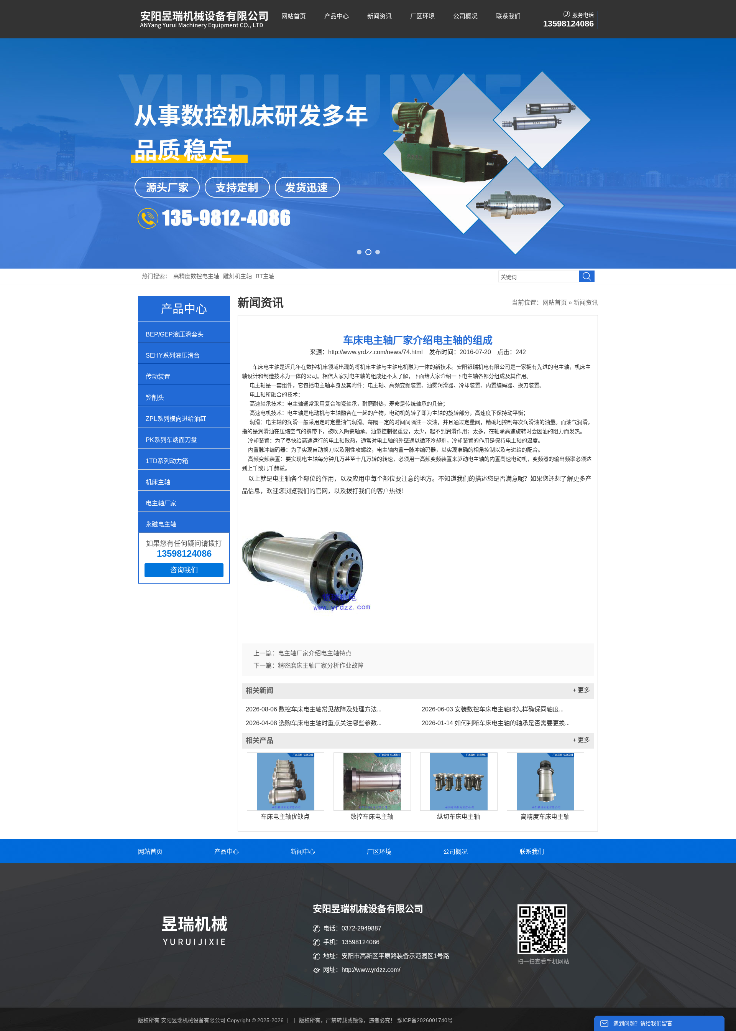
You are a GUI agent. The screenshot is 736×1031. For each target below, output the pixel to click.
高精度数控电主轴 (196, 276)
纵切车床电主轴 (458, 816)
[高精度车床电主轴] (545, 781)
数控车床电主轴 (371, 816)
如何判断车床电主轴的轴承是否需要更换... (496, 723)
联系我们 (508, 16)
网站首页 (293, 16)
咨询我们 (184, 570)
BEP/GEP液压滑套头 (175, 334)
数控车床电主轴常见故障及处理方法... (313, 709)
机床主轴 (158, 482)
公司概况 (465, 16)
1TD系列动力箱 (167, 461)
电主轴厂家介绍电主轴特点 (315, 653)
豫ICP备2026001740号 (425, 1020)
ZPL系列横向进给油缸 (176, 419)
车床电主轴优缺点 (285, 816)
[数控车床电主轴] (372, 781)
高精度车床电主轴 (545, 816)
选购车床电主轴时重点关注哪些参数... (313, 723)
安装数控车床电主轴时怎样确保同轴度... (493, 709)
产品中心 (336, 16)
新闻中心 (303, 851)
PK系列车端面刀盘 (171, 440)
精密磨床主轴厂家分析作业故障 (321, 665)
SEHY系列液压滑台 (173, 355)
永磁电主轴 (161, 524)
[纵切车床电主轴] (459, 781)
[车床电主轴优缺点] (285, 781)
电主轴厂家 (161, 503)
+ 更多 (581, 690)
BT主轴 (265, 276)
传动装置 (158, 376)
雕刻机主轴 (237, 276)
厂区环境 (422, 16)
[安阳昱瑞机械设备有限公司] (205, 27)
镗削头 (155, 397)
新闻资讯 (379, 16)
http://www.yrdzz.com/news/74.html (375, 352)
